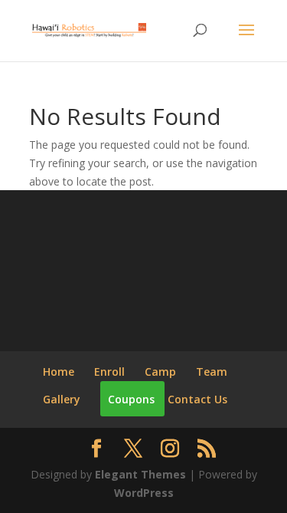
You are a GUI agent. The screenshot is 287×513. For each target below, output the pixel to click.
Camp (160, 371)
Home (58, 371)
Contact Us (197, 399)
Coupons (131, 399)
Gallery (61, 399)
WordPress (144, 492)
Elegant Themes (140, 474)
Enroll (109, 371)
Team (211, 371)
